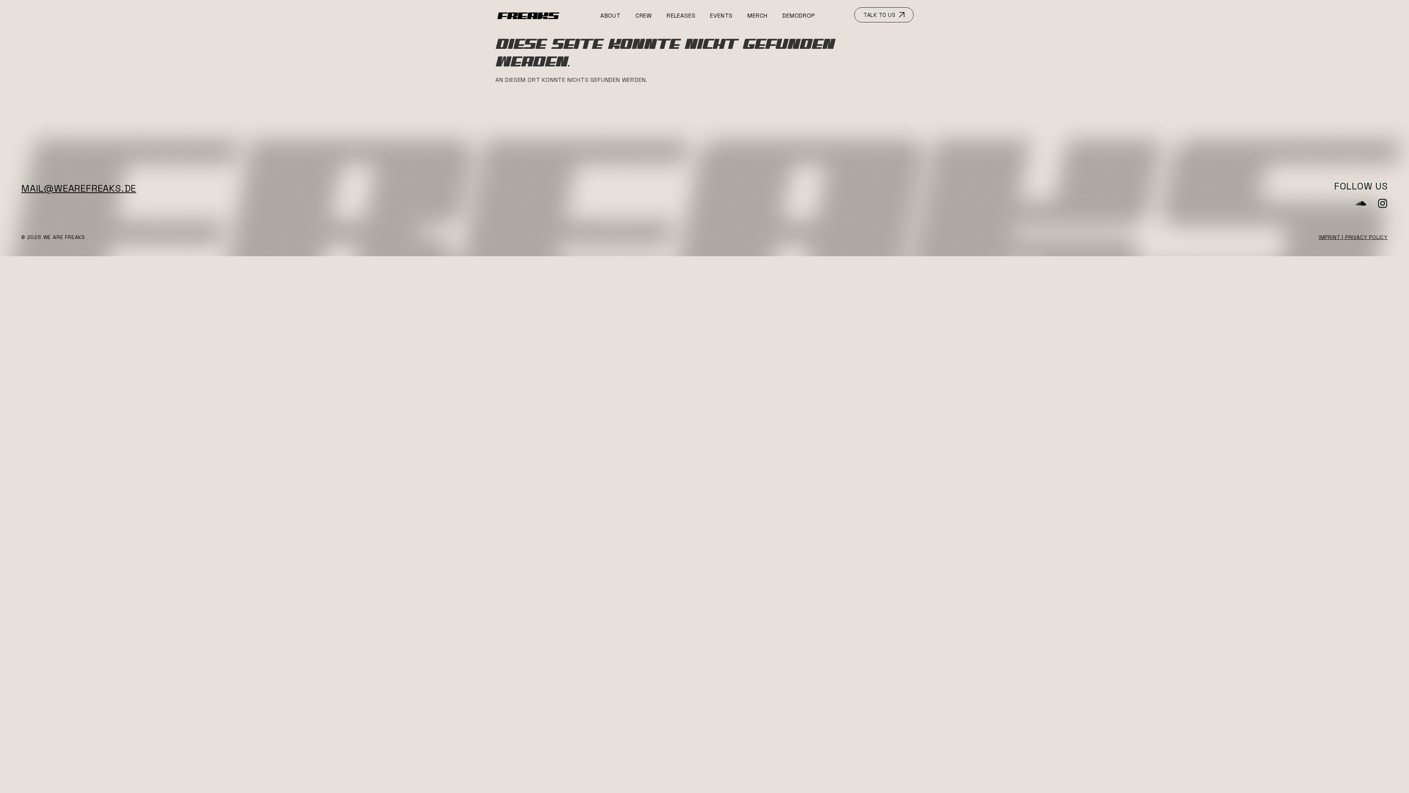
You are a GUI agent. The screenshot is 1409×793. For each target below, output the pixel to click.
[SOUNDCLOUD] (1361, 203)
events (721, 15)
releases (681, 15)
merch (757, 15)
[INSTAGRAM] (1382, 203)
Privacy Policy (1366, 237)
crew (644, 15)
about (610, 15)
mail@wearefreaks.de (78, 188)
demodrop (798, 15)
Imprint (1329, 237)
